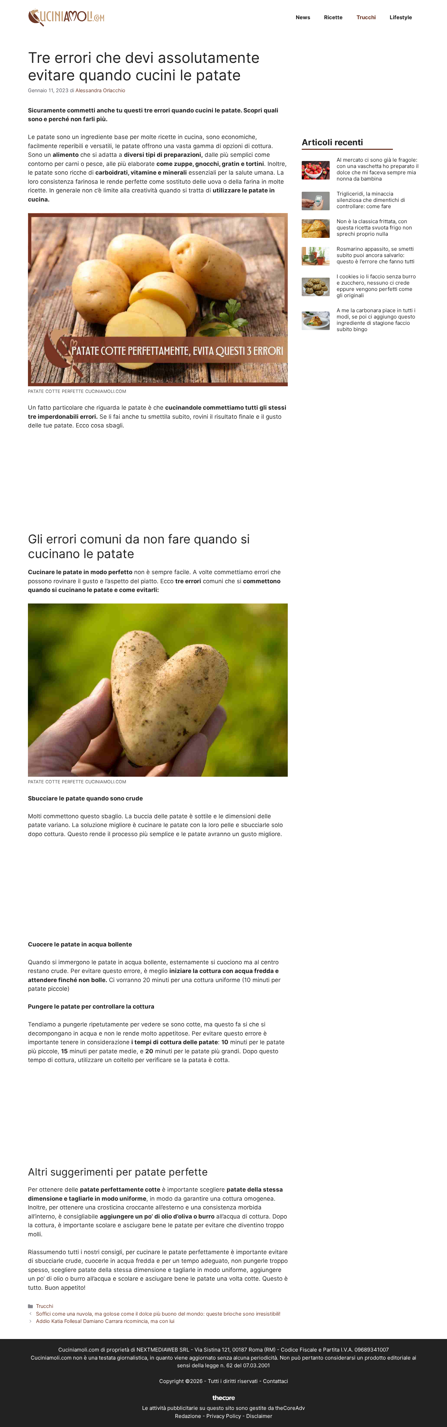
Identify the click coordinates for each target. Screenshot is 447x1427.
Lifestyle (401, 17)
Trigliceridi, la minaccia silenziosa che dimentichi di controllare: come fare (371, 200)
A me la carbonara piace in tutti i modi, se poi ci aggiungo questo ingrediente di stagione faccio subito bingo (376, 319)
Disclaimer (259, 1416)
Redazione (188, 1416)
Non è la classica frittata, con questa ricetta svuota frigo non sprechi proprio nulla (374, 227)
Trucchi (366, 17)
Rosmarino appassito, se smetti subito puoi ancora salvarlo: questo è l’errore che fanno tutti (376, 255)
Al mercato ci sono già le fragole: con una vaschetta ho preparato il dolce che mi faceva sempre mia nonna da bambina (378, 169)
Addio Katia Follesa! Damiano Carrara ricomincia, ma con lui (105, 1321)
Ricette (333, 17)
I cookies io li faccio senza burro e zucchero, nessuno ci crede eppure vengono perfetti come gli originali (376, 286)
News (303, 17)
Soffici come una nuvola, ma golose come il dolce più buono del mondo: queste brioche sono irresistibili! (158, 1314)
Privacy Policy (223, 1416)
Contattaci (275, 1381)
